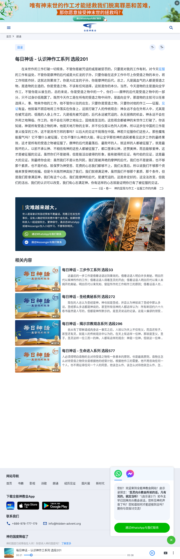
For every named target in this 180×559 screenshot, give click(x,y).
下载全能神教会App (20, 496)
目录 (20, 47)
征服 (162, 69)
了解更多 (66, 543)
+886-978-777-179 (24, 523)
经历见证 (70, 483)
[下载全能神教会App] (10, 505)
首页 (8, 36)
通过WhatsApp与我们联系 (142, 527)
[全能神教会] (90, 27)
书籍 (21, 483)
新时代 (100, 483)
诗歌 (44, 483)
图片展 (86, 483)
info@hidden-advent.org (65, 523)
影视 (32, 483)
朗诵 (18, 36)
